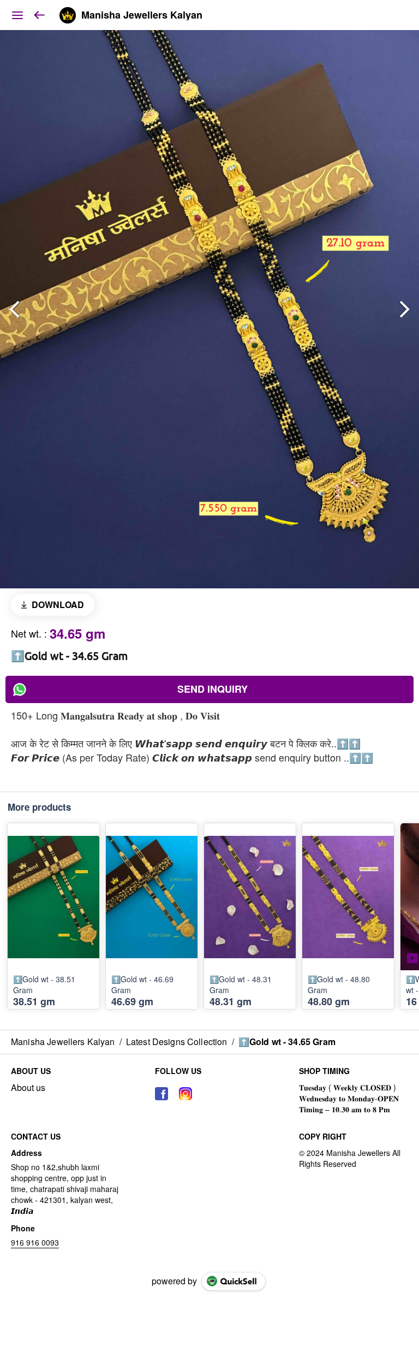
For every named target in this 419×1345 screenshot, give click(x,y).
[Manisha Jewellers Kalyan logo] (67, 15)
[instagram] (185, 1093)
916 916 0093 (35, 1242)
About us (28, 1088)
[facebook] (161, 1093)
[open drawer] (17, 15)
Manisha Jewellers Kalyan (141, 15)
